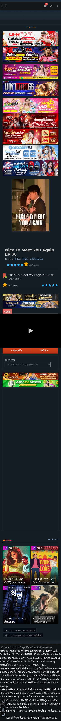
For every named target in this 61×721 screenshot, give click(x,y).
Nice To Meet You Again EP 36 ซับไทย (23, 635)
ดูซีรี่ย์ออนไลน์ (36, 259)
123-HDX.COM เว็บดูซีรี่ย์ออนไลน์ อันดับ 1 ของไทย (28, 647)
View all (54, 539)
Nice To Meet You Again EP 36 (31, 275)
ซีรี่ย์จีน (25, 259)
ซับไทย (17, 259)
